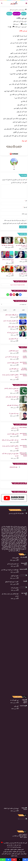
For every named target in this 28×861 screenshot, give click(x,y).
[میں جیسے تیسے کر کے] (23, 565)
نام (26, 201)
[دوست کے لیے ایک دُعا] (23, 334)
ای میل (25, 207)
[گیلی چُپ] (23, 755)
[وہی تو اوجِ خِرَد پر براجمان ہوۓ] (7, 254)
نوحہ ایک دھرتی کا (13, 413)
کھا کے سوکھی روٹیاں (13, 327)
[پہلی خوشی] (7, 268)
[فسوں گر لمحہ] (21, 254)
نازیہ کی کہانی (14, 428)
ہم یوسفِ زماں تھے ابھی (12, 405)
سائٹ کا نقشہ (14, 856)
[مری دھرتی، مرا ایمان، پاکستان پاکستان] (23, 391)
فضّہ (24, 24)
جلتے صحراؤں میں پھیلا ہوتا (7, 245)
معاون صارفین (13, 849)
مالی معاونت (16, 851)
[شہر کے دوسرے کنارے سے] (23, 358)
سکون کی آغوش (14, 576)
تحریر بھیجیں (20, 849)
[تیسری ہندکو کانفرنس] (23, 352)
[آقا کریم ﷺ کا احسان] (23, 364)
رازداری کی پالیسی (7, 851)
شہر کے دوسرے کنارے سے (11, 357)
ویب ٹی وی (22, 851)
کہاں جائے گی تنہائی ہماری (12, 397)
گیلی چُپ (16, 706)
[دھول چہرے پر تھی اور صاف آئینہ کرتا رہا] (23, 454)
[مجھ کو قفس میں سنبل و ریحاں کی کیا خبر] (23, 643)
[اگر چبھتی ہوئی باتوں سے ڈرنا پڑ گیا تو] (21, 240)
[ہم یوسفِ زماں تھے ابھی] (23, 407)
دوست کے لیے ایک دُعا (12, 333)
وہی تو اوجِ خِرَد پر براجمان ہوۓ (7, 260)
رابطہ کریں (7, 849)
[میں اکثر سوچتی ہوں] (23, 340)
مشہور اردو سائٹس (15, 854)
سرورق (23, 10)
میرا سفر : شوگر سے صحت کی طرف (10, 440)
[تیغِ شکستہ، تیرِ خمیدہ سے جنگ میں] (23, 571)
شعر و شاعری (18, 10)
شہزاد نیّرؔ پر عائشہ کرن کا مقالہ (11, 808)
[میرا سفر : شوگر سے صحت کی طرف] (23, 441)
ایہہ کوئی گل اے (14, 700)
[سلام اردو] (14, 3)
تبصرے (5, 310)
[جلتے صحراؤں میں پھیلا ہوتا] (7, 240)
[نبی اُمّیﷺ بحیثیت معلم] (23, 316)
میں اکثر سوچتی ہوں (13, 339)
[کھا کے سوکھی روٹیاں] (23, 328)
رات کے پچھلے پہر (23, 274)
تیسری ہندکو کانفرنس (13, 351)
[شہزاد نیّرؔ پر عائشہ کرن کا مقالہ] (23, 809)
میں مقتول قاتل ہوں (13, 369)
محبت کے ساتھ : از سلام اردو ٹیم (14, 845)
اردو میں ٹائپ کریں (6, 854)
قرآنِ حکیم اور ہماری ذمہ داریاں (10, 321)
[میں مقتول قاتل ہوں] (23, 370)
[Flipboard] (14, 153)
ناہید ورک (9, 14)
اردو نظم (12, 10)
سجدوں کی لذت (14, 588)
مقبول (23, 310)
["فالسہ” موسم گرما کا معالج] (23, 583)
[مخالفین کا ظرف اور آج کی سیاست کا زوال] (23, 376)
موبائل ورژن (23, 854)
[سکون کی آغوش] (23, 577)
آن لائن (23, 834)
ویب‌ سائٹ (24, 214)
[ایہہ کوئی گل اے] (23, 701)
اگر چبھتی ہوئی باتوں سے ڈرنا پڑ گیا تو (21, 246)
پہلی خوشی (10, 274)
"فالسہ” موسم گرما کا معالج (11, 582)
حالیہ (14, 310)
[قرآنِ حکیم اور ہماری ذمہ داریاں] (23, 322)
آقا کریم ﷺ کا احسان (12, 363)
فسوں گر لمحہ (24, 259)
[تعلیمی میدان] (23, 559)
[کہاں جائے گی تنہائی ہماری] (23, 399)
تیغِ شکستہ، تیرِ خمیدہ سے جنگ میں (9, 570)
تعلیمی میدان (15, 558)
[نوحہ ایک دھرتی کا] (23, 416)
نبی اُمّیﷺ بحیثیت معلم (12, 315)
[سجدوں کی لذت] (23, 589)
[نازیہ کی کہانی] (23, 429)
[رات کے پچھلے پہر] (21, 268)
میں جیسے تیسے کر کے (12, 564)
